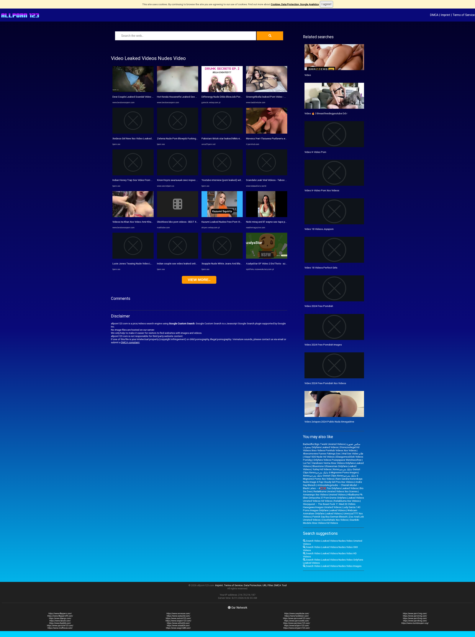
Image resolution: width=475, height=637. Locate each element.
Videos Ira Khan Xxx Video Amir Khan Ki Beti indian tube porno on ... (149, 221)
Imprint (445, 15)
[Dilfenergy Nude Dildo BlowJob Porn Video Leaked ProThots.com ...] (222, 91)
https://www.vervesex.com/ (178, 613)
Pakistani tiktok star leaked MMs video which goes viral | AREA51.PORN (241, 138)
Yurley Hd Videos (321, 469)
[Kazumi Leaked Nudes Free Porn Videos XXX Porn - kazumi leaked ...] (222, 216)
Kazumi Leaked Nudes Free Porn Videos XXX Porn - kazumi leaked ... (239, 221)
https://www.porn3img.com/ (415, 618)
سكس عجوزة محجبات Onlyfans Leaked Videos (331, 446)
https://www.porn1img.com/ (415, 613)
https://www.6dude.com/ (60, 621)
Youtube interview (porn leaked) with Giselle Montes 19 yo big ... (237, 180)
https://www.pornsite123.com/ (60, 625)
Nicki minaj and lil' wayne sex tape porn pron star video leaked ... (281, 221)
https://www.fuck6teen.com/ (296, 616)
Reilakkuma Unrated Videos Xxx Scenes (336, 491)
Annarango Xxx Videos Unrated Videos (324, 494)
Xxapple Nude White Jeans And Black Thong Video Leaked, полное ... (240, 263)
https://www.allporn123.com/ (296, 625)
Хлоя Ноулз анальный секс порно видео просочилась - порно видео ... (197, 180)
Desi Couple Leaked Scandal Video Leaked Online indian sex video (149, 96)
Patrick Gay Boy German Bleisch (329, 516)
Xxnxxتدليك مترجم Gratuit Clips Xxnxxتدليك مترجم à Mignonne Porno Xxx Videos (330, 477)
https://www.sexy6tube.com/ (296, 613)
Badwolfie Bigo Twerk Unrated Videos (324, 444)
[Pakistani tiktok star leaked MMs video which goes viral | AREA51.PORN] (222, 132)
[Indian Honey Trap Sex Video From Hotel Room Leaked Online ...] (133, 174)
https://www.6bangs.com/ (60, 618)
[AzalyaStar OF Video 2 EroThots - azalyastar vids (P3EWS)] (266, 257)
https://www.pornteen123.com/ (296, 623)
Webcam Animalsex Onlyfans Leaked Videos (330, 512)
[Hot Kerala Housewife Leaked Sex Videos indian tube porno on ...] (177, 91)
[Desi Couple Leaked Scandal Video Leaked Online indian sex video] (133, 91)
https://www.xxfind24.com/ (178, 623)
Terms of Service (464, 15)
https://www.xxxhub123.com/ (178, 618)
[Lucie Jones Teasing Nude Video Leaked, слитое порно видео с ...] (133, 257)
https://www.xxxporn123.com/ (178, 621)
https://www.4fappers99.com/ (60, 616)
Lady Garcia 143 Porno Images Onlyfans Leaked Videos (331, 509)
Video (307, 75)
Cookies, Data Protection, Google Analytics (295, 4)
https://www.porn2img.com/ (415, 616)
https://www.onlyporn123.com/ (296, 628)
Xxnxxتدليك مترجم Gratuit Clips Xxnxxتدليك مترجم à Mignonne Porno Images (331, 471)
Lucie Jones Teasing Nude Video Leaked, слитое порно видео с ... (149, 263)
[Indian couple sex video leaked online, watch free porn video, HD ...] (177, 257)
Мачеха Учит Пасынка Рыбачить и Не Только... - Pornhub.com (281, 138)
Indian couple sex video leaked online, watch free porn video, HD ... (193, 263)
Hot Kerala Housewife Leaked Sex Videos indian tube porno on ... (193, 96)
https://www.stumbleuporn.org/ (415, 623)
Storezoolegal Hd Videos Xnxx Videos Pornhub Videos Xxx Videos (331, 449)
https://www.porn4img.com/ (415, 621)
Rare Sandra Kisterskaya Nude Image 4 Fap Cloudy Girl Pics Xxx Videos (332, 480)
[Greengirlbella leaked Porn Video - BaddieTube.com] (266, 91)
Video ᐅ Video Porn (315, 152)
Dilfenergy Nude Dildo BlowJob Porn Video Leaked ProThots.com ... (239, 96)
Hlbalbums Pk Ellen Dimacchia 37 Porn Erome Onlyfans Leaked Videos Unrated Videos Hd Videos (333, 497)
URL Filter (268, 585)
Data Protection (252, 585)
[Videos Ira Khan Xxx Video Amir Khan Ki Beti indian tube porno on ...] (133, 216)
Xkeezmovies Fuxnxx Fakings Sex (321, 453)
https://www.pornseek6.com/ (296, 621)
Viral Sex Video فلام (352, 453)
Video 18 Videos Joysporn (319, 229)
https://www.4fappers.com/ (60, 613)
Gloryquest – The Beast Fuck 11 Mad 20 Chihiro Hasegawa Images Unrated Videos (329, 505)
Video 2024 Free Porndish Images (323, 344)
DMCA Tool (280, 585)
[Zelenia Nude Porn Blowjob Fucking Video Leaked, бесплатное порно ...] (177, 132)
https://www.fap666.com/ (60, 623)
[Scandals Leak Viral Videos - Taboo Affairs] (266, 174)
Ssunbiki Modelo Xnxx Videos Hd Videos (331, 521)
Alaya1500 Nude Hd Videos (319, 456)
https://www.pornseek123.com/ (296, 618)
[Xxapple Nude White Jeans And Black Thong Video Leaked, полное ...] (222, 257)
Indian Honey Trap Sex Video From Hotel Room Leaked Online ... (147, 180)
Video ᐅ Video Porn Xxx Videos (321, 190)
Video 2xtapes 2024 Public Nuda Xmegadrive (329, 421)
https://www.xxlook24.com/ (178, 625)
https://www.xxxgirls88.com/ (178, 628)
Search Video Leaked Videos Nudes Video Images (333, 566)
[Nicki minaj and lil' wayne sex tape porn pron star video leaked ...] (266, 216)
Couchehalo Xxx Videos (335, 519)
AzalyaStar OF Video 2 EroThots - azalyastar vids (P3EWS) (277, 263)
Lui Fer (306, 463)
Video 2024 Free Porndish (318, 306)
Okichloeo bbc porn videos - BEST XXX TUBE (181, 221)
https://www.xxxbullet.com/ (178, 616)
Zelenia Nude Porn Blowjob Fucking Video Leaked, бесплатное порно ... (197, 138)
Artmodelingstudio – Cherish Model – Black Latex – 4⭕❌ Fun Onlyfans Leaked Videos (331, 487)
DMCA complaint (130, 342)
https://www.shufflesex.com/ (60, 628)
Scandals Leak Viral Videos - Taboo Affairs (269, 180)
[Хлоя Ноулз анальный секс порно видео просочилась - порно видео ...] (177, 174)
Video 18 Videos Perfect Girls (320, 267)
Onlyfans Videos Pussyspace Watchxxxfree (337, 459)
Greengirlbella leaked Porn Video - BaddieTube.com (274, 96)
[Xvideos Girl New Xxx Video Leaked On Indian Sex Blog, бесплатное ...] (133, 132)
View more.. (199, 280)
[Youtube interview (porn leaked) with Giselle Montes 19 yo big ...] (222, 174)
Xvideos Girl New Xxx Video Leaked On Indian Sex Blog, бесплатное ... (151, 138)
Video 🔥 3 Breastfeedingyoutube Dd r (325, 113)
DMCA (434, 15)
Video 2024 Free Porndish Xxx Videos (325, 383)
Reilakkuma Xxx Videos (347, 500)
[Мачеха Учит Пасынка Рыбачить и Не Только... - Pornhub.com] (266, 132)
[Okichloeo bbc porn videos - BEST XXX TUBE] (177, 216)
